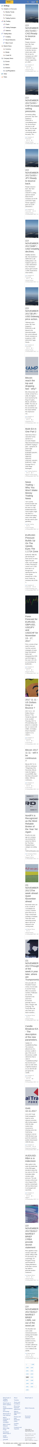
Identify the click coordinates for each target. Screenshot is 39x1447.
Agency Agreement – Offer (17, 1413)
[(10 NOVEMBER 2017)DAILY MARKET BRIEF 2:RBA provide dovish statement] (31, 1214)
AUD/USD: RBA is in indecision (30, 1158)
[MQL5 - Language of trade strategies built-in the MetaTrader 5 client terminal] (3, 2)
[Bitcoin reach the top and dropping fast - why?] (31, 366)
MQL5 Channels (29, 1408)
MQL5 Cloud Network (6, 1425)
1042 (32, 1370)
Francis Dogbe (29, 527)
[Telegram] (29, 1424)
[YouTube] (35, 1424)
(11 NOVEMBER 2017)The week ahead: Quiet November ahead (31, 893)
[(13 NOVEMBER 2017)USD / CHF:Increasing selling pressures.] (31, 86)
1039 (27, 1367)
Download (7, 1432)
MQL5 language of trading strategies (6, 1420)
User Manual (7, 1414)
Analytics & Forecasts (29, 65)
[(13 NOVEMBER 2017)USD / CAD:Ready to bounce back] (31, 13)
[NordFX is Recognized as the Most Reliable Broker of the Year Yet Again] (31, 804)
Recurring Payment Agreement (17, 1407)
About (15, 1398)
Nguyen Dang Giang (31, 474)
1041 (27, 1370)
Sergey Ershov (29, 671)
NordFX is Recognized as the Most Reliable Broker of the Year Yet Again (31, 823)
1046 (32, 1377)
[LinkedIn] (26, 1427)
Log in (33, 1)
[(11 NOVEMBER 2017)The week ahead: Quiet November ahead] (31, 873)
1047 (27, 1380)
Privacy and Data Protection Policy (17, 1419)
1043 (27, 1374)
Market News (31, 929)
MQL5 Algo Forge (6, 1428)
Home (9, 2)
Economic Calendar (28, 1416)
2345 (27, 1390)
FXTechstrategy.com (31, 588)
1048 (32, 1380)
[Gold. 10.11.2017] (31, 1096)
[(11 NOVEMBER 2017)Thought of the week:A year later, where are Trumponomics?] (31, 949)
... (35, 1386)
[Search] (28, 2)
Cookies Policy (16, 1424)
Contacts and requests (18, 1428)
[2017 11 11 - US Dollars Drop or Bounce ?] (31, 688)
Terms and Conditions (17, 1403)
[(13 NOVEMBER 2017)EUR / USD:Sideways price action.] (31, 296)
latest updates (7, 1403)
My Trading (30, 524)
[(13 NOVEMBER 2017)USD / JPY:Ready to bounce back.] (31, 158)
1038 (32, 1364)
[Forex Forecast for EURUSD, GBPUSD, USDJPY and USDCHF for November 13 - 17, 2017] (31, 604)
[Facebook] (26, 1424)
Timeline (16, 1400)
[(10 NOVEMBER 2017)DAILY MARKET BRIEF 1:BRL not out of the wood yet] (31, 1295)
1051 (27, 1386)
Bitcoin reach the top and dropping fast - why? (30, 383)
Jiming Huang (29, 69)
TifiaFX (27, 1197)
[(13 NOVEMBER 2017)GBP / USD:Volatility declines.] (31, 229)
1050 (32, 1383)
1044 (32, 1374)
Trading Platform (7, 1399)
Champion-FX (29, 421)
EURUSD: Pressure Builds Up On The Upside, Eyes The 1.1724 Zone (31, 543)
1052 (32, 1386)
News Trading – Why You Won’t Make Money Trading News (31, 490)
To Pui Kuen (28, 742)
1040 (32, 1367)
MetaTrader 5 (29, 1398)
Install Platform (5, 1436)
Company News (31, 854)
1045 (27, 1377)
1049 (27, 1383)
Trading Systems (32, 471)
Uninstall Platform (5, 1440)
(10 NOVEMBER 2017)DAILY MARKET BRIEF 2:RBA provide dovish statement (31, 1236)
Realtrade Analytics (30, 1148)
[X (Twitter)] (32, 1424)
